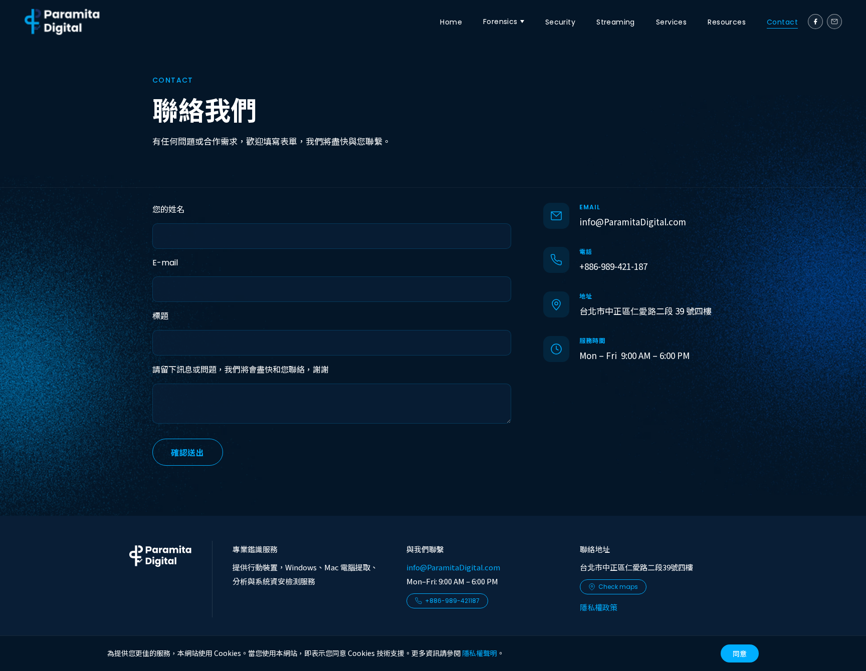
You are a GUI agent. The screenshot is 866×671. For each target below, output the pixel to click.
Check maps (618, 586)
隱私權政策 (598, 607)
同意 (740, 653)
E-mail (165, 262)
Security (560, 22)
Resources (727, 22)
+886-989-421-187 (613, 266)
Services (671, 22)
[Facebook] (815, 21)
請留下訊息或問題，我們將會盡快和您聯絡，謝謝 (240, 370)
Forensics (500, 22)
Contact (782, 22)
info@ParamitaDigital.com (632, 221)
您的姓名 (168, 209)
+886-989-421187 (452, 600)
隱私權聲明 (479, 653)
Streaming (615, 22)
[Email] (834, 21)
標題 (160, 316)
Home (451, 22)
